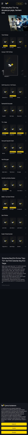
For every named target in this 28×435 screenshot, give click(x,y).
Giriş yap (19, 3)
